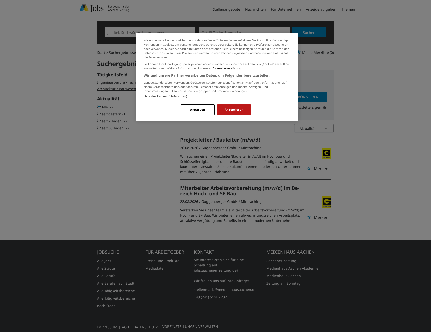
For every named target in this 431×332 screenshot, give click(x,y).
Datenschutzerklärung (226, 68)
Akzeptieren (234, 109)
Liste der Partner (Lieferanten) (165, 96)
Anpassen (197, 109)
